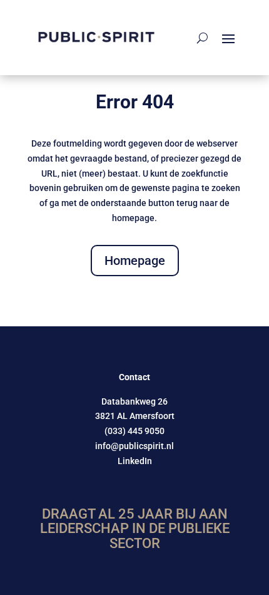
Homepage (134, 260)
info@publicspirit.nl (134, 446)
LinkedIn (135, 461)
